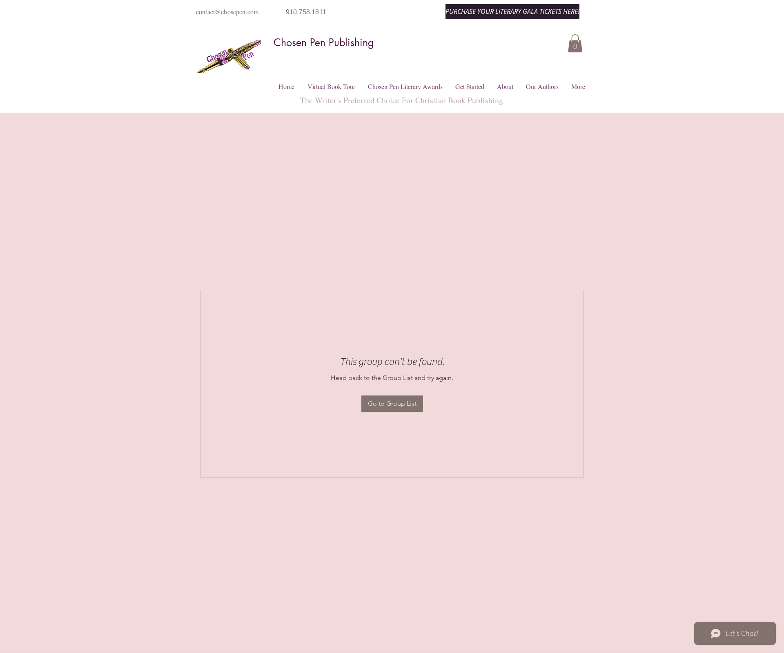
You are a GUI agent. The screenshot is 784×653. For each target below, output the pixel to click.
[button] (575, 43)
